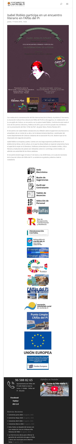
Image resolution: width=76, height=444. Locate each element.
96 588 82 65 (24, 380)
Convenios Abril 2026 (16, 421)
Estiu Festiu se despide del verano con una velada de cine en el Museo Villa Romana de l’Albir (21, 429)
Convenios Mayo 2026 (16, 418)
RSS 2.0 (16, 404)
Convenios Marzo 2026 (16, 424)
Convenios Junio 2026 (16, 415)
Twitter (16, 401)
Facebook (14, 397)
